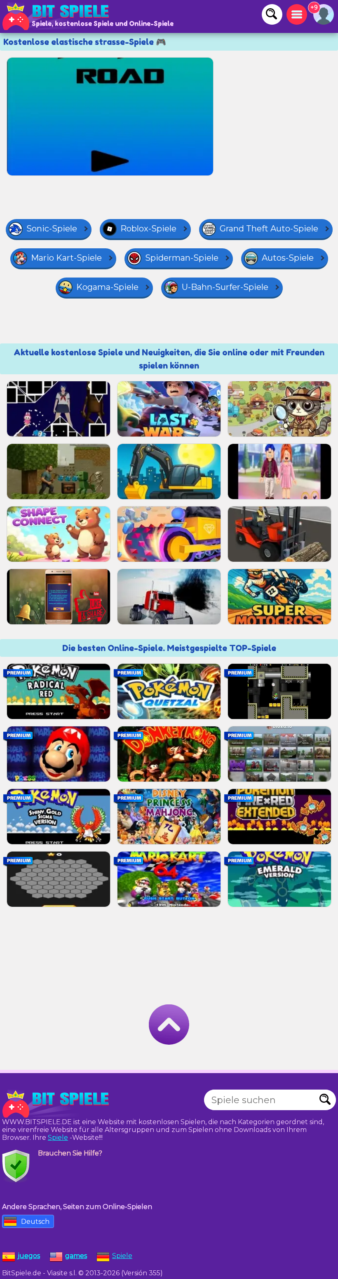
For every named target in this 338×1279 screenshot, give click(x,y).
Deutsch (35, 1221)
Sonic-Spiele (51, 228)
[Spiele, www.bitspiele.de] (57, 16)
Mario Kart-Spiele (66, 258)
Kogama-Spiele (107, 287)
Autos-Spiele (288, 258)
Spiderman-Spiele (181, 258)
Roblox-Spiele (148, 228)
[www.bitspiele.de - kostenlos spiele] (57, 1104)
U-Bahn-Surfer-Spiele (225, 287)
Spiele (58, 1137)
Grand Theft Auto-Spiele (269, 228)
